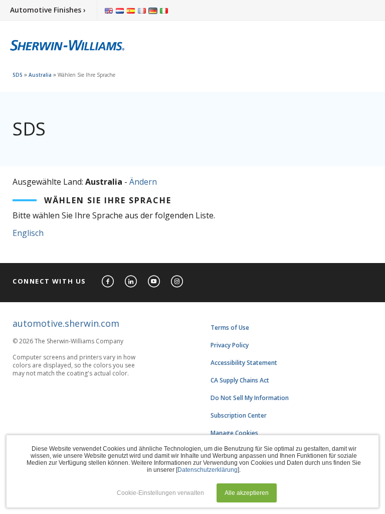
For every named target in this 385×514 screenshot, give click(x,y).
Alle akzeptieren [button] (247, 492)
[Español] (130, 10)
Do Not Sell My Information (250, 398)
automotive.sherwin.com (66, 323)
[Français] (141, 10)
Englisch (28, 232)
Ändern (143, 181)
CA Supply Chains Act (240, 380)
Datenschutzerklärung (207, 469)
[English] (108, 10)
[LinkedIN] (131, 282)
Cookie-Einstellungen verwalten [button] (160, 492)
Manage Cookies (234, 433)
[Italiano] (163, 10)
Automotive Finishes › (48, 10)
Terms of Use (230, 327)
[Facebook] (108, 282)
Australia (40, 74)
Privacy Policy (230, 345)
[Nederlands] (119, 10)
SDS (18, 74)
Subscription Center (239, 415)
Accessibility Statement (244, 362)
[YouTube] (154, 282)
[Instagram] (177, 282)
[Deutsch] (152, 10)
